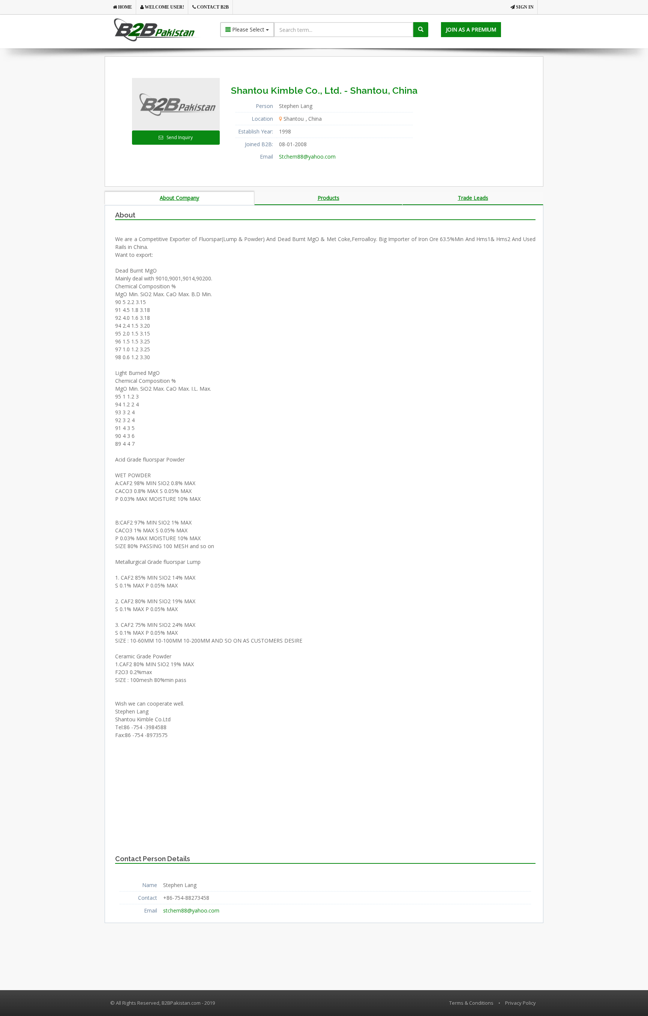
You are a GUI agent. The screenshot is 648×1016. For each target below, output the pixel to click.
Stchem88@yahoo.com (307, 156)
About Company (179, 197)
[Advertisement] (485, 125)
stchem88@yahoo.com (191, 910)
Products (328, 197)
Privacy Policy (520, 1003)
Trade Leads (473, 197)
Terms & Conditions (471, 1003)
